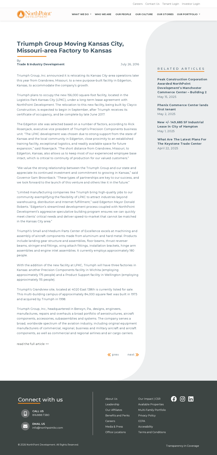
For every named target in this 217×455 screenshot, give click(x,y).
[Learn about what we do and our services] (90, 13)
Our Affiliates (113, 409)
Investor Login (191, 3)
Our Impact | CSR (149, 398)
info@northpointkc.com (47, 427)
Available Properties (151, 404)
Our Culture (144, 14)
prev (115, 354)
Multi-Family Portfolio (152, 409)
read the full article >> (33, 344)
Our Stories (165, 14)
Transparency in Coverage (182, 445)
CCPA (141, 421)
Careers (137, 3)
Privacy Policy (147, 415)
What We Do (80, 14)
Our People (123, 14)
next (132, 354)
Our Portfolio (187, 14)
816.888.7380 (40, 415)
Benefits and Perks (117, 415)
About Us (111, 398)
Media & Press (114, 426)
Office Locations (115, 432)
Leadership (112, 404)
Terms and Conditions (152, 432)
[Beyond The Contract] (34, 14)
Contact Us (152, 3)
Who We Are (103, 14)
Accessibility (145, 426)
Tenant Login (170, 3)
